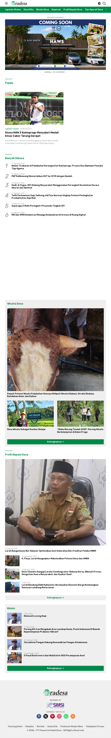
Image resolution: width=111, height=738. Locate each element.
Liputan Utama (12, 128)
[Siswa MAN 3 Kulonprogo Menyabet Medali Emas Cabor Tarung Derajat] (34, 108)
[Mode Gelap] (99, 3)
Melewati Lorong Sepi (35, 616)
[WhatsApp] (66, 716)
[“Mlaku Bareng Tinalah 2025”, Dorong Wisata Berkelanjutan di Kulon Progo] (80, 414)
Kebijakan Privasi (95, 726)
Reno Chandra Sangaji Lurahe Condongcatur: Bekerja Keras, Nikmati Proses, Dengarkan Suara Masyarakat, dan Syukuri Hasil (62, 573)
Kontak (40, 726)
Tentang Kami (15, 726)
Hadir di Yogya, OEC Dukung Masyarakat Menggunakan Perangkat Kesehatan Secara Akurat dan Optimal (55, 186)
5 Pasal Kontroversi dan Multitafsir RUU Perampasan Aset (54, 655)
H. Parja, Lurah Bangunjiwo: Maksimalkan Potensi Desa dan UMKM (55, 558)
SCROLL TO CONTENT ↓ (55, 72)
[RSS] (73, 716)
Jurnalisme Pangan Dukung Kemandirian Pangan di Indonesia (55, 642)
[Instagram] (59, 716)
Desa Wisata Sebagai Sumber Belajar (26, 429)
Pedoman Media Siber (72, 726)
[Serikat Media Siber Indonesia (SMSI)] (55, 705)
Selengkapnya (54, 442)
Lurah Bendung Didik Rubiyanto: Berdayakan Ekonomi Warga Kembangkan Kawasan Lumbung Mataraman (60, 586)
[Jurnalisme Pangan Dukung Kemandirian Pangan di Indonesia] (14, 644)
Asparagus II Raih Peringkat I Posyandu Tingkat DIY (38, 206)
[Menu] (7, 3)
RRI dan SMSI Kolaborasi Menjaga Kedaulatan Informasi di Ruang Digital (49, 215)
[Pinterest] (52, 716)
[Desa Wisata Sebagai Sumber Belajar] (30, 414)
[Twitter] (45, 716)
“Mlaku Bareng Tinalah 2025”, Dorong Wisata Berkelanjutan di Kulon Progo (80, 430)
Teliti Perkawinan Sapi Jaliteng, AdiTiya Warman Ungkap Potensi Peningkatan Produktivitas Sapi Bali (52, 196)
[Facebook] (39, 716)
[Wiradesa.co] (19, 3)
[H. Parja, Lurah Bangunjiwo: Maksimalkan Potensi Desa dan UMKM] (12, 560)
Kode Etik (52, 726)
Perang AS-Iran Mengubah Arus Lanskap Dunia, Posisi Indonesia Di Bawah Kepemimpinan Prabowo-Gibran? (62, 630)
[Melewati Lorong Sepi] (14, 618)
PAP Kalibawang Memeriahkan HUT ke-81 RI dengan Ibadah (42, 176)
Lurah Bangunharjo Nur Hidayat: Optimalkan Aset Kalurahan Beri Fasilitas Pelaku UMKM (50, 551)
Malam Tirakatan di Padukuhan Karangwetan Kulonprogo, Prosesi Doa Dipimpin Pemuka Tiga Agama (57, 167)
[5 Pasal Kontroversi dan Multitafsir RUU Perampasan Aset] (14, 657)
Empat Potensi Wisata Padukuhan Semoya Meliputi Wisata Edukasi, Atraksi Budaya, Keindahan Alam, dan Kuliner (50, 395)
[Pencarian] (104, 3)
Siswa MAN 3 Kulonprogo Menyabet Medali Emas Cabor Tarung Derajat (32, 134)
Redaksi (29, 726)
